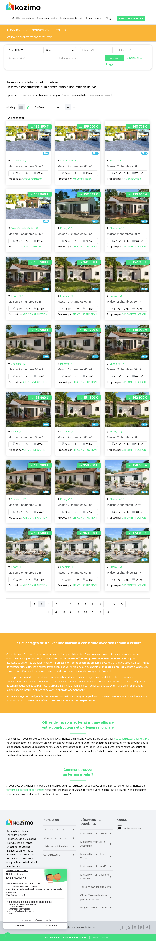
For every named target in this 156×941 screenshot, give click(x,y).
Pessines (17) (117, 160)
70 (92, 612)
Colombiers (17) (69, 160)
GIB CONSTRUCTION (85, 246)
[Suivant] (122, 604)
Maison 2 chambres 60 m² (25, 166)
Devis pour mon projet (130, 18)
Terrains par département (95, 886)
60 (85, 612)
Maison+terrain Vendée (93, 866)
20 (56, 612)
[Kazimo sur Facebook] (122, 927)
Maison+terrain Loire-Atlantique (93, 843)
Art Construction (32, 178)
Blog (108, 18)
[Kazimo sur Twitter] (147, 927)
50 (78, 612)
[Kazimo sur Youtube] (141, 927)
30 (63, 612)
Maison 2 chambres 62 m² (124, 504)
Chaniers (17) (18, 160)
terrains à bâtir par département (25, 789)
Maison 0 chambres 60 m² (75, 234)
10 (49, 612)
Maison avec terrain (72, 18)
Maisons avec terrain (55, 838)
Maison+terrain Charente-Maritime (95, 876)
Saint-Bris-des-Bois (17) (24, 228)
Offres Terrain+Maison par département (93, 897)
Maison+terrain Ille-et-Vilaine (93, 856)
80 (100, 612)
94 (114, 604)
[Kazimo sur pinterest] (134, 927)
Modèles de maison (23, 18)
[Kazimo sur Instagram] (128, 927)
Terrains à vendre (47, 18)
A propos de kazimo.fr (86, 927)
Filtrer (114, 58)
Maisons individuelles (55, 846)
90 (107, 612)
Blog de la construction (93, 907)
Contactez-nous (132, 828)
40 (70, 612)
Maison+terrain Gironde (94, 833)
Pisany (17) (66, 228)
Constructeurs (94, 18)
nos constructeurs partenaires (131, 738)
